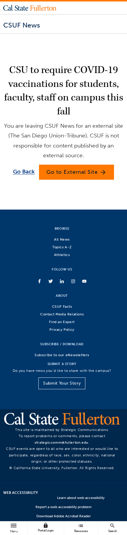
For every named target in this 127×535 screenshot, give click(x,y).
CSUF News (21, 25)
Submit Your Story (62, 383)
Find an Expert (62, 322)
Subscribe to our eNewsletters (62, 355)
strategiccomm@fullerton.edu (61, 442)
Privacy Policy (61, 329)
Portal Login (46, 527)
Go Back (24, 171)
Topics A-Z (61, 247)
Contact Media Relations (62, 314)
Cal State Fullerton (29, 7)
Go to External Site (76, 172)
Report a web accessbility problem (63, 507)
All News (62, 239)
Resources (81, 528)
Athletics (62, 254)
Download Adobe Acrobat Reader (63, 516)
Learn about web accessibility (81, 498)
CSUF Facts (62, 306)
